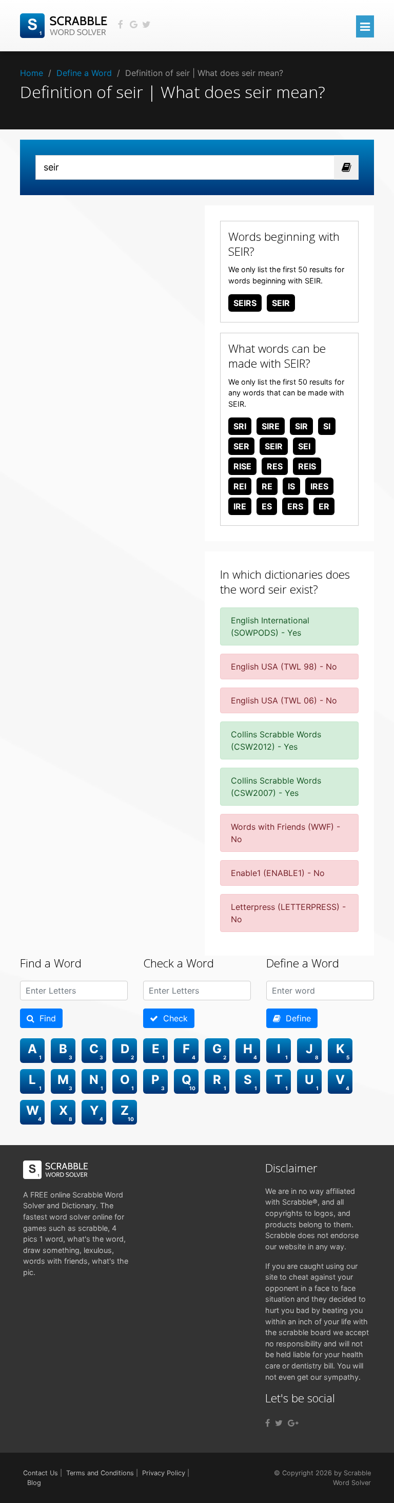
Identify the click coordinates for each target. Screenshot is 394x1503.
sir (301, 426)
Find (45, 1018)
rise (242, 466)
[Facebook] (267, 1423)
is (291, 486)
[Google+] (293, 1423)
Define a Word (84, 73)
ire (239, 506)
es (267, 506)
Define (296, 1018)
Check (173, 1018)
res (275, 466)
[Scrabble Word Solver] (65, 25)
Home (31, 73)
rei (239, 486)
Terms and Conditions (100, 1473)
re (267, 486)
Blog (34, 1483)
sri (239, 426)
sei (304, 446)
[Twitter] (279, 1423)
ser (241, 446)
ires (319, 486)
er (324, 506)
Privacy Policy (163, 1473)
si (326, 426)
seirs (245, 303)
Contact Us (40, 1473)
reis (307, 466)
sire (271, 426)
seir (281, 303)
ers (295, 506)
